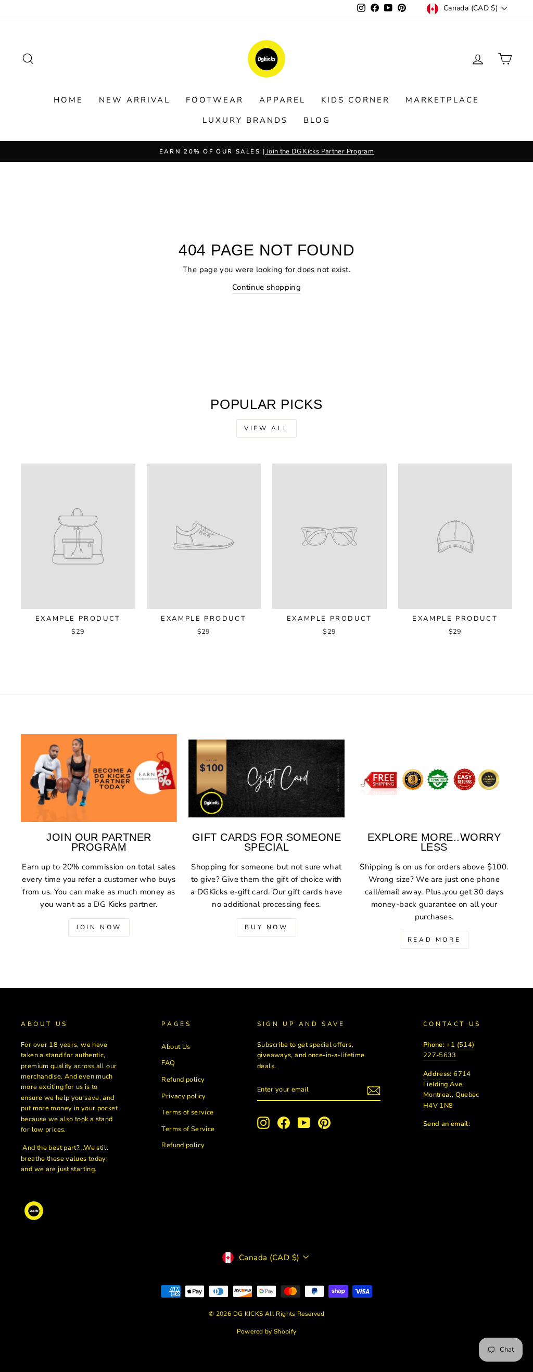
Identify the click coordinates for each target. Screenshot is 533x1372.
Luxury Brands (245, 120)
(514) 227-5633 (449, 1050)
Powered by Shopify (267, 1331)
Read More (434, 939)
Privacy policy (183, 1096)
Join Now (99, 927)
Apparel (282, 100)
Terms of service (187, 1112)
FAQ (168, 1063)
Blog (317, 120)
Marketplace (442, 100)
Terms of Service (187, 1129)
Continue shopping (266, 287)
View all (266, 428)
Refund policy (183, 1079)
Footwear (215, 100)
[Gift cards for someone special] (266, 778)
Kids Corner (355, 100)
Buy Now (266, 927)
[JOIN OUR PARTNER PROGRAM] (99, 778)
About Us (175, 1047)
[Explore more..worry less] (434, 778)
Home (68, 100)
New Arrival (134, 100)
